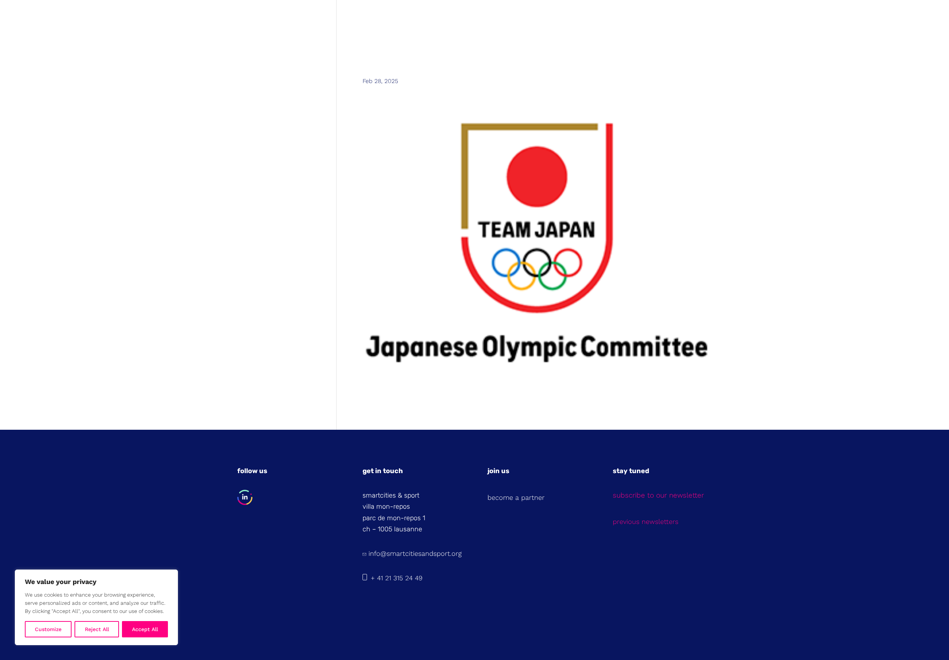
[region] (96, 607)
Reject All (97, 629)
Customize (48, 629)
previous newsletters (645, 521)
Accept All (145, 629)
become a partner (516, 497)
